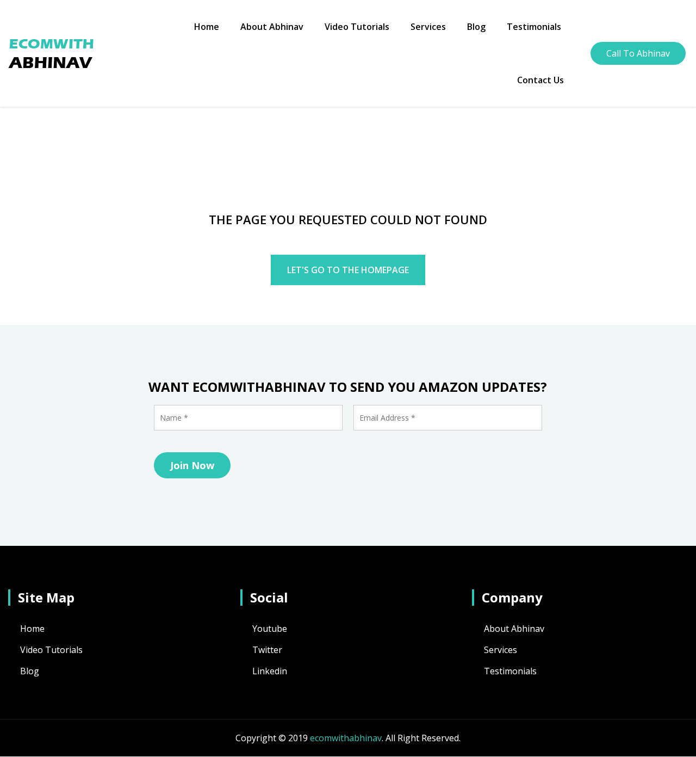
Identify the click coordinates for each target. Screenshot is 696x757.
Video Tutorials (357, 27)
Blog (476, 27)
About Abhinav (271, 27)
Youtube (269, 629)
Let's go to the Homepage (348, 270)
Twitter (267, 650)
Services (428, 27)
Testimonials (534, 27)
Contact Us (540, 80)
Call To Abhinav (638, 53)
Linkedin (269, 671)
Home (206, 27)
